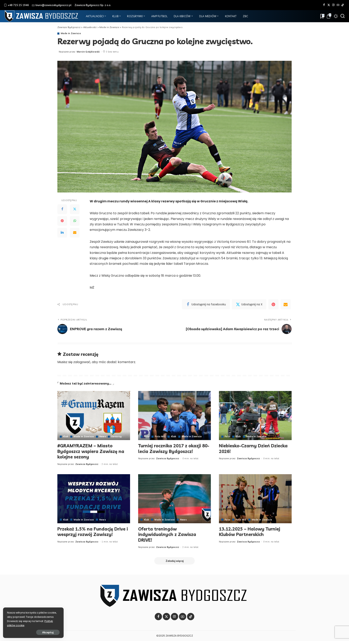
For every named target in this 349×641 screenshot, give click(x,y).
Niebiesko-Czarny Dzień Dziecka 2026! (253, 448)
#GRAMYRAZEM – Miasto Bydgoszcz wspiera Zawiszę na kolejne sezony (90, 451)
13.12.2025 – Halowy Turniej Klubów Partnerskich (249, 531)
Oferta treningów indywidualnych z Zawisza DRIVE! (167, 534)
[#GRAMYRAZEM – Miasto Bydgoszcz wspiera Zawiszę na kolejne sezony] (93, 415)
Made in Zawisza (71, 33)
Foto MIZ (160, 436)
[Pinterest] (62, 221)
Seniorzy (116, 436)
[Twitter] (328, 5)
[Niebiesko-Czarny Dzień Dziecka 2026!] (255, 415)
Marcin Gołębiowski (88, 51)
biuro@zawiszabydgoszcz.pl (53, 5)
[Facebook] (324, 5)
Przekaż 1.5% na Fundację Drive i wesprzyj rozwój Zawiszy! (92, 531)
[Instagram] (333, 5)
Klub (65, 436)
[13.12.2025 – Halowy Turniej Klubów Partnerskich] (255, 498)
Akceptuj (48, 632)
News (102, 436)
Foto (146, 436)
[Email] (75, 232)
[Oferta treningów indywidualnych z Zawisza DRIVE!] (174, 498)
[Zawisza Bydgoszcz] (42, 16)
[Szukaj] (342, 16)
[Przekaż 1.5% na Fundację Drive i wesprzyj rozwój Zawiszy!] (93, 498)
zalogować (81, 362)
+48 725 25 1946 (18, 5)
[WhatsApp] (75, 221)
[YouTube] (338, 5)
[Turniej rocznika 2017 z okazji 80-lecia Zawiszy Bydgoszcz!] (174, 415)
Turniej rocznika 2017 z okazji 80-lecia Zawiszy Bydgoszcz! (173, 448)
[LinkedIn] (62, 232)
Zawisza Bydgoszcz (87, 464)
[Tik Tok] (342, 5)
